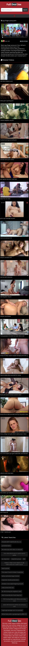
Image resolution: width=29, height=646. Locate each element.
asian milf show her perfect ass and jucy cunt (14, 605)
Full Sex (14, 4)
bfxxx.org (14, 643)
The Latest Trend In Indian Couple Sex (12, 572)
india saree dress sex (8, 587)
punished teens (6, 546)
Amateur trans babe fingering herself (12, 584)
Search (25, 10)
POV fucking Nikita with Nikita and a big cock (14, 600)
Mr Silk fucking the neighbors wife (11, 591)
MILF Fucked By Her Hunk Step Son (11, 595)
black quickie (5, 568)
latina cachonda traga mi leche (10, 576)
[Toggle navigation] (14, 16)
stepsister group (16, 559)
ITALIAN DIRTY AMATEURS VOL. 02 (11, 542)
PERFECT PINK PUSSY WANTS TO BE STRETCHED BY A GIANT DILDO (14, 563)
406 (24, 559)
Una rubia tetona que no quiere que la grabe (14, 554)
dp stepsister (5, 559)
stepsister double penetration (10, 580)
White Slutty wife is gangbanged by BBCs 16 (14, 614)
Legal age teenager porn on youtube (12, 610)
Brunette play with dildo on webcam (12, 549)
